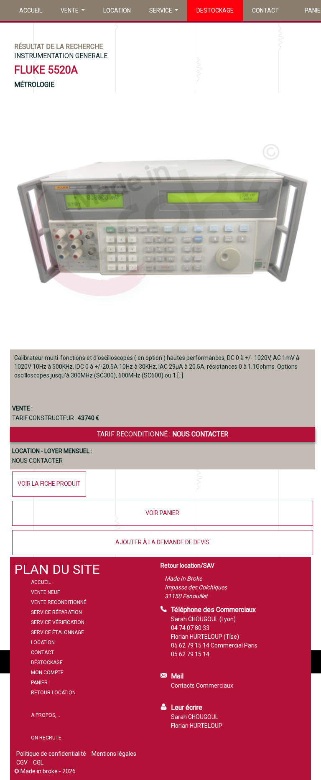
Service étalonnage (57, 632)
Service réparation (56, 612)
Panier (39, 683)
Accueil (30, 10)
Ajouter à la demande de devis (162, 542)
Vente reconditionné (59, 602)
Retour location (53, 693)
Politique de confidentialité (51, 753)
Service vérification (57, 622)
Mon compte (47, 672)
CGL (38, 762)
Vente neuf (45, 592)
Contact (265, 10)
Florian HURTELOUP (196, 725)
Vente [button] (70, 10)
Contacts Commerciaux (202, 685)
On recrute (46, 738)
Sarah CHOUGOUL (194, 717)
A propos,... (45, 715)
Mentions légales (114, 753)
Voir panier (162, 513)
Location (117, 10)
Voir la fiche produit (49, 483)
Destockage (215, 10)
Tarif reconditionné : (162, 434)
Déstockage (47, 662)
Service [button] (161, 10)
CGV (22, 762)
